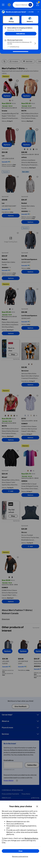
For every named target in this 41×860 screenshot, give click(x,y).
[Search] (30, 5)
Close (20, 851)
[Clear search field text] (27, 5)
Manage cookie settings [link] (20, 856)
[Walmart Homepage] (9, 5)
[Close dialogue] (37, 806)
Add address (20, 34)
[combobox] (23, 5)
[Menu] (3, 5)
